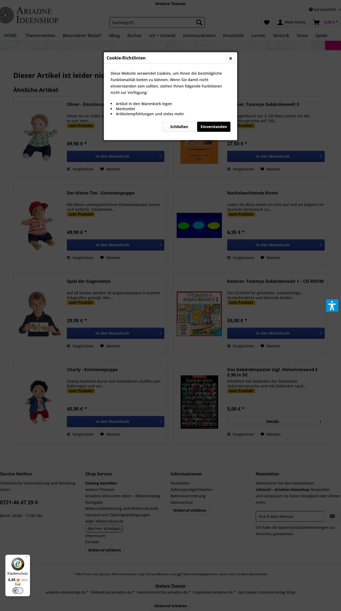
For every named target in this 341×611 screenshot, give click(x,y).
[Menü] (27, 558)
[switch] (18, 590)
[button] (332, 305)
